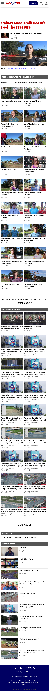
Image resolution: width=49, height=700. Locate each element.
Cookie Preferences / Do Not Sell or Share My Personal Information (23, 683)
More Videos (24, 524)
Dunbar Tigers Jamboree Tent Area (30, 628)
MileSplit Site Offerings (26, 559)
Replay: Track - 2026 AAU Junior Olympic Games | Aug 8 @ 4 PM (31, 606)
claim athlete (23, 548)
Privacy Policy (23, 681)
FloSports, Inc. (30, 672)
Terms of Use (32, 681)
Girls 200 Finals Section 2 (27, 593)
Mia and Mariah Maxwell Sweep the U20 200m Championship (31, 583)
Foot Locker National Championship (26, 33)
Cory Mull (13, 36)
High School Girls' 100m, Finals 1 (29, 570)
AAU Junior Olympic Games (8, 354)
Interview (32, 68)
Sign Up (33, 3)
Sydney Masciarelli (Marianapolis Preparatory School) (19, 537)
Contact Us (14, 681)
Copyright (22, 672)
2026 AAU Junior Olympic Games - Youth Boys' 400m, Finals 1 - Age (32, 652)
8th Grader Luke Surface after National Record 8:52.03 (31, 617)
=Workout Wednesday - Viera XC (29, 639)
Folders (4, 82)
